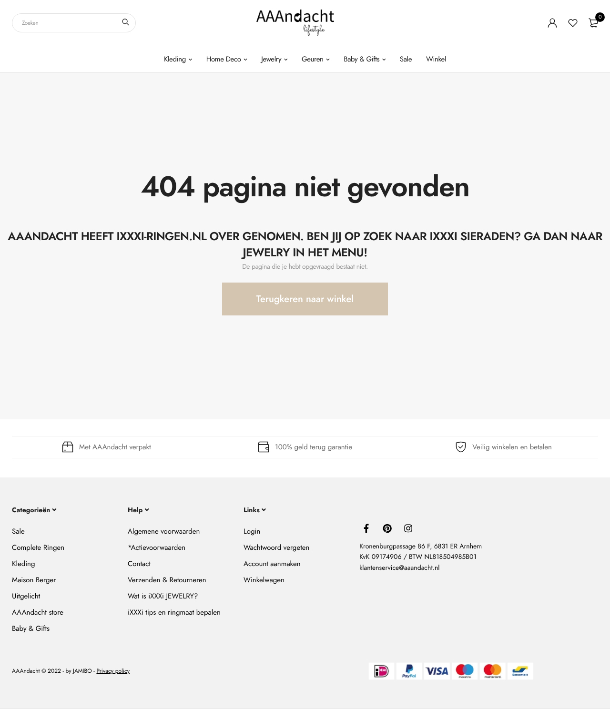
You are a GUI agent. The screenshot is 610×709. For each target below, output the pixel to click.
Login (252, 531)
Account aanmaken (272, 563)
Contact (139, 563)
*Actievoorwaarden (156, 547)
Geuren (313, 59)
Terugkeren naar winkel (305, 299)
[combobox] (74, 22)
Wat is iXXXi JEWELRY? (163, 596)
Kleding (175, 59)
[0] (593, 23)
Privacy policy (113, 671)
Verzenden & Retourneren (167, 580)
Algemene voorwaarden (164, 531)
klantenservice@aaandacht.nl (399, 568)
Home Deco (223, 59)
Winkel (436, 59)
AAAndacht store (37, 612)
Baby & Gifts (361, 59)
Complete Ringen (38, 547)
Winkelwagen (264, 580)
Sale (406, 59)
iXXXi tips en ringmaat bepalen (174, 612)
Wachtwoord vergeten (276, 547)
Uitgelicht (26, 596)
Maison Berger (34, 580)
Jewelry (271, 59)
